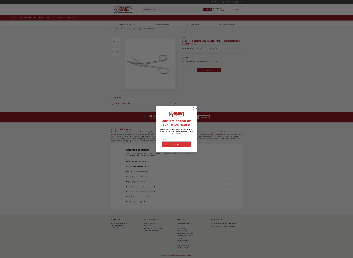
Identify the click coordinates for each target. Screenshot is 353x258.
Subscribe (176, 145)
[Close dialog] (194, 108)
